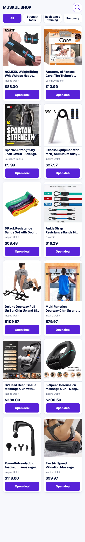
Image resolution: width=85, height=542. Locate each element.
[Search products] (77, 7)
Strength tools (32, 18)
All (12, 18)
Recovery (72, 18)
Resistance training (52, 18)
